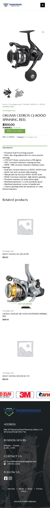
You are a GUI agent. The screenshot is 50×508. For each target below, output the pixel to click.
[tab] (25, 148)
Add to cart (15, 131)
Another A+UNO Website (25, 501)
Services (11, 489)
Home (5, 104)
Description (8, 148)
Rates (21, 489)
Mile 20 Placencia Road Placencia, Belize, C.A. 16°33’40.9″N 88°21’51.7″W (23, 430)
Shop (30, 489)
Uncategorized (15, 104)
